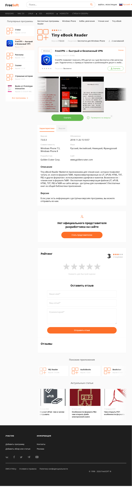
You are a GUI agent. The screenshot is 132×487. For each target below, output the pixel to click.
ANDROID (50, 13)
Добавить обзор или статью (18, 449)
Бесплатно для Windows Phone (91, 41)
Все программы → (20, 98)
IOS (40, 13)
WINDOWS (9, 13)
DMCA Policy (11, 469)
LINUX (30, 13)
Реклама (40, 449)
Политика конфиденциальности (54, 469)
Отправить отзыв (82, 330)
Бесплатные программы (48, 21)
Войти (101, 5)
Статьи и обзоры (80, 13)
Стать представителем (82, 235)
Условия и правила (27, 469)
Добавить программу (15, 444)
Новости (64, 13)
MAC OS (21, 13)
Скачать (67, 117)
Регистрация (111, 5)
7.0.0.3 (58, 41)
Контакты (41, 444)
